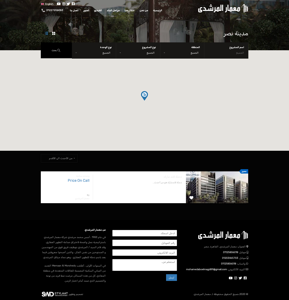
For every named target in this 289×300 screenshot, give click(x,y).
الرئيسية (157, 10)
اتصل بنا (74, 10)
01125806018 (230, 252)
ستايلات (55, 294)
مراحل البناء (113, 10)
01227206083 (54, 10)
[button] (148, 100)
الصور (86, 10)
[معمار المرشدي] (223, 8)
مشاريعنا (129, 10)
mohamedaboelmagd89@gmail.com (206, 269)
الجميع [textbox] (195, 52)
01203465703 (230, 257)
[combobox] (182, 52)
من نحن (143, 10)
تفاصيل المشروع (217, 196)
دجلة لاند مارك (173, 176)
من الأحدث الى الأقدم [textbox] (60, 158)
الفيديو (98, 10)
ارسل (171, 277)
